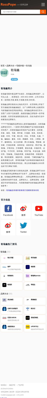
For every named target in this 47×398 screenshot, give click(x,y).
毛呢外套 (20, 66)
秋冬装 (36, 190)
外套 (19, 190)
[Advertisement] (23, 39)
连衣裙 (14, 190)
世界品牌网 (20, 395)
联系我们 (4, 385)
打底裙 (27, 190)
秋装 (32, 190)
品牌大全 (10, 66)
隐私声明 (12, 385)
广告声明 (21, 385)
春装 (22, 190)
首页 (2, 66)
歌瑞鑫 (9, 190)
